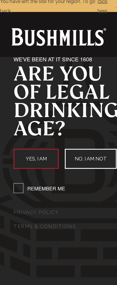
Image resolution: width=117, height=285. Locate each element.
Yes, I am (36, 159)
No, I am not (91, 159)
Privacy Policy (36, 212)
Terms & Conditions (45, 226)
